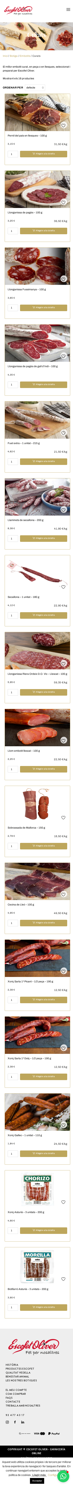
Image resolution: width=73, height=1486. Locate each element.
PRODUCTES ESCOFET (20, 1369)
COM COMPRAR (16, 1394)
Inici (5, 56)
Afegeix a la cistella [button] (45, 153)
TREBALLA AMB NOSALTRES (23, 1405)
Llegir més (39, 1475)
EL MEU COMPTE (16, 1390)
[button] (63, 1476)
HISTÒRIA (12, 1365)
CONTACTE (13, 1402)
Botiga (14, 56)
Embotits (25, 56)
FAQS (9, 1398)
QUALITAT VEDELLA (18, 1372)
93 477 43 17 (15, 1415)
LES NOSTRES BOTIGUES (21, 1380)
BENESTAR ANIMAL (17, 1376)
